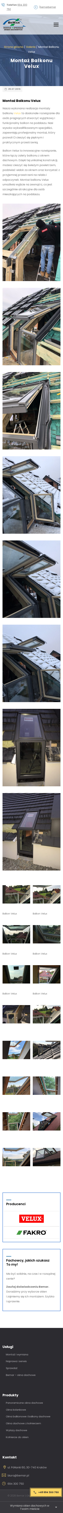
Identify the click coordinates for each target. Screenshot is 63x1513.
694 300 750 (16, 1484)
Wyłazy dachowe (16, 1430)
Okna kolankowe (16, 1409)
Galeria (30, 47)
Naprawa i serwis (16, 1361)
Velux (17, 113)
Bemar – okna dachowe (21, 1375)
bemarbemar (48, 7)
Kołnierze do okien (17, 1437)
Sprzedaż (11, 1368)
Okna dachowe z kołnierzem (23, 1423)
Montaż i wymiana (17, 1354)
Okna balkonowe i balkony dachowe (28, 1416)
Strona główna (13, 47)
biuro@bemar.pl (18, 1475)
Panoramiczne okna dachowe (24, 1403)
